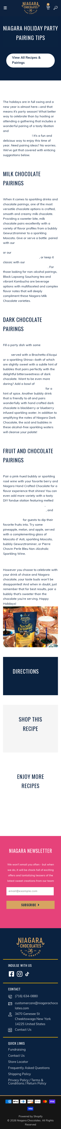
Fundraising (17, 1049)
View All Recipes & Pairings (26, 60)
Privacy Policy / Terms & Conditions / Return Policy (27, 1082)
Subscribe (29, 905)
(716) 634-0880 (26, 996)
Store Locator (18, 1062)
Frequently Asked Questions (29, 1068)
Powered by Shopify (31, 1116)
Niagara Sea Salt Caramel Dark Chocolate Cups (28, 350)
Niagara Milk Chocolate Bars (24, 505)
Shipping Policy (19, 1074)
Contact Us (23, 1030)
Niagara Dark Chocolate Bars (24, 510)
